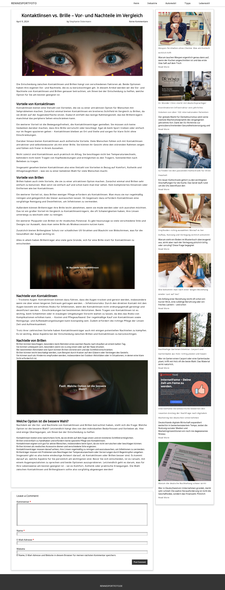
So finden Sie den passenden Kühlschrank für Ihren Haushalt (184, 172)
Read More (163, 66)
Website (21, 548)
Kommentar (24, 501)
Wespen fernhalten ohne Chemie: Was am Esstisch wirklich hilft (184, 50)
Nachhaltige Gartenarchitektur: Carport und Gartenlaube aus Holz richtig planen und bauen (182, 351)
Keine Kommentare (138, 21)
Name (21, 530)
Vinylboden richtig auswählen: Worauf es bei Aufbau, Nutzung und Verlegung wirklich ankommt (184, 232)
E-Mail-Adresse (25, 539)
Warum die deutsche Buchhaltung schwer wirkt (182, 483)
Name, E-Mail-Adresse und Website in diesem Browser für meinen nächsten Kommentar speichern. (67, 555)
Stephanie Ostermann (80, 21)
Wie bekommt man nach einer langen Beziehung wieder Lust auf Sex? (183, 291)
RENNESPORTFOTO (24, 3)
